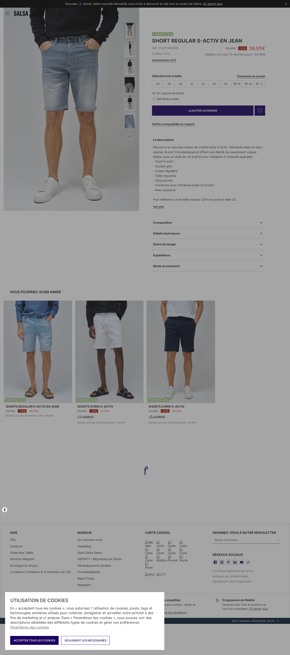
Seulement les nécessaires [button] (85, 640)
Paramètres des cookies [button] (29, 627)
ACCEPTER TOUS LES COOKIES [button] (34, 640)
